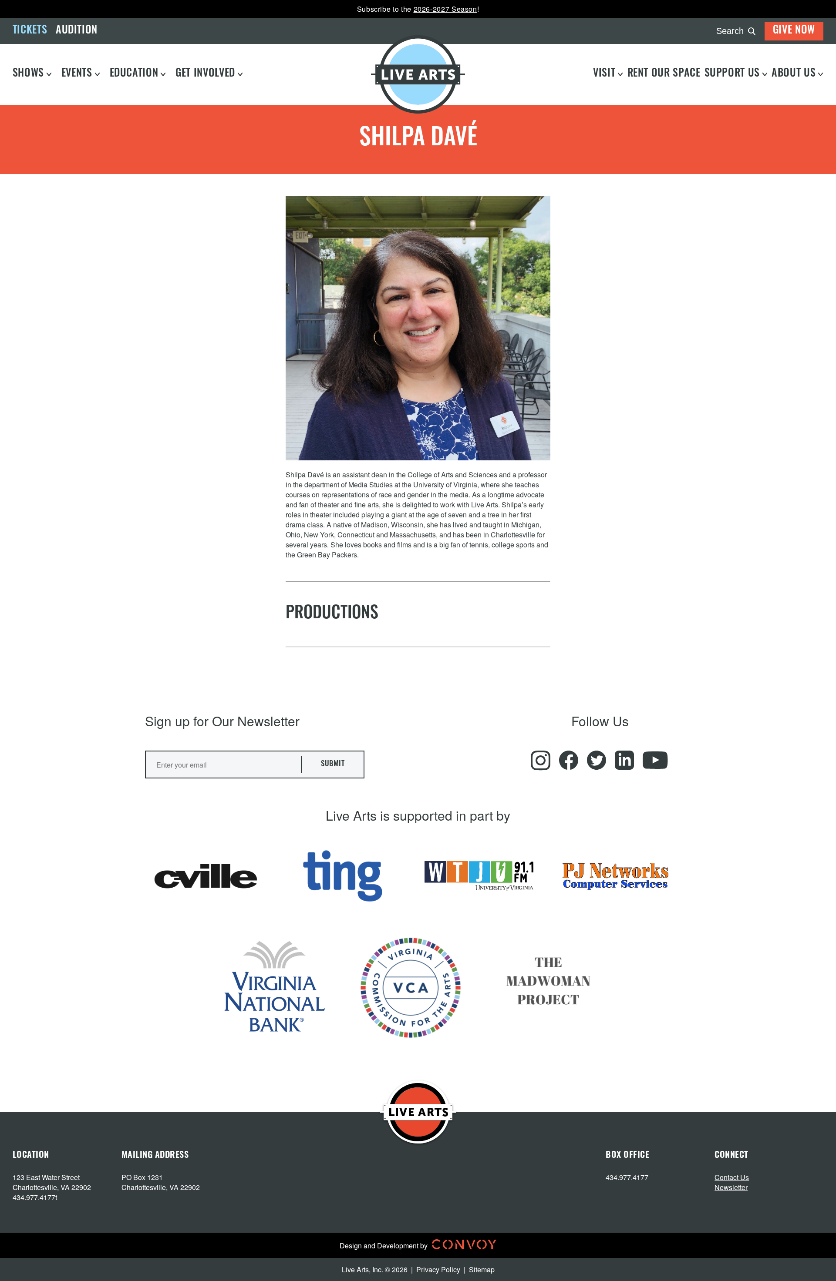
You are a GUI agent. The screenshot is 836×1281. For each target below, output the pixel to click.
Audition (77, 31)
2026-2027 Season (445, 9)
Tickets (30, 31)
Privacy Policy (438, 1269)
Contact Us (732, 1177)
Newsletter (731, 1187)
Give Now (794, 31)
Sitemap (482, 1269)
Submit (332, 764)
